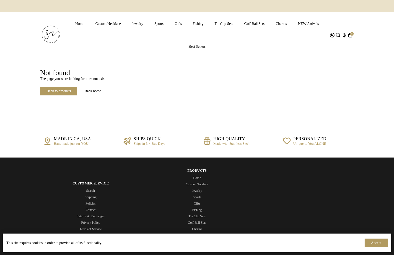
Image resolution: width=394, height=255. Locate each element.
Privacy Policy (90, 222)
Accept (376, 243)
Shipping (90, 197)
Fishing (198, 24)
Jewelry (137, 24)
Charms (281, 24)
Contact (91, 210)
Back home (93, 91)
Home (79, 24)
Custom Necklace (108, 24)
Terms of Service (91, 229)
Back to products (59, 91)
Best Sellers (197, 46)
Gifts (178, 24)
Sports (158, 24)
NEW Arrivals (308, 24)
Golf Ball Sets (254, 24)
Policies (91, 203)
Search (90, 190)
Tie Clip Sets (224, 24)
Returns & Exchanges (90, 216)
